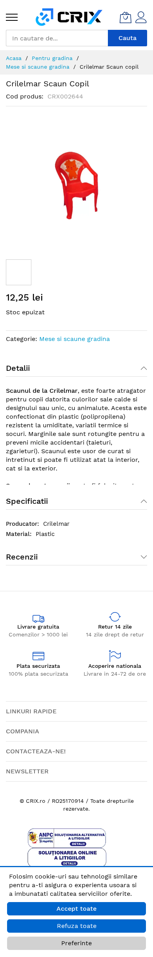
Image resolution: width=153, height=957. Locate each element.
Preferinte (76, 943)
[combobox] (57, 38)
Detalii (18, 368)
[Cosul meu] (125, 17)
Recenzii (22, 556)
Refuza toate (77, 926)
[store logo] (69, 17)
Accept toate (76, 908)
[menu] (12, 17)
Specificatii (27, 501)
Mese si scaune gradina (74, 339)
